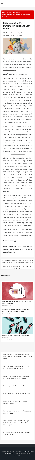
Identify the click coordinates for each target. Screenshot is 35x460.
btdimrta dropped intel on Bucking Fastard (16, 393)
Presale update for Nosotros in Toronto (15, 386)
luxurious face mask (18, 154)
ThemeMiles (18, 456)
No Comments (18, 35)
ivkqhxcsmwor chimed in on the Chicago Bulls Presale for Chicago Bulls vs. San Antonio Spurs (16, 423)
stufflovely (7, 33)
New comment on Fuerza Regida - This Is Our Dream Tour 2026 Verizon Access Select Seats (17, 357)
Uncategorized (8, 35)
